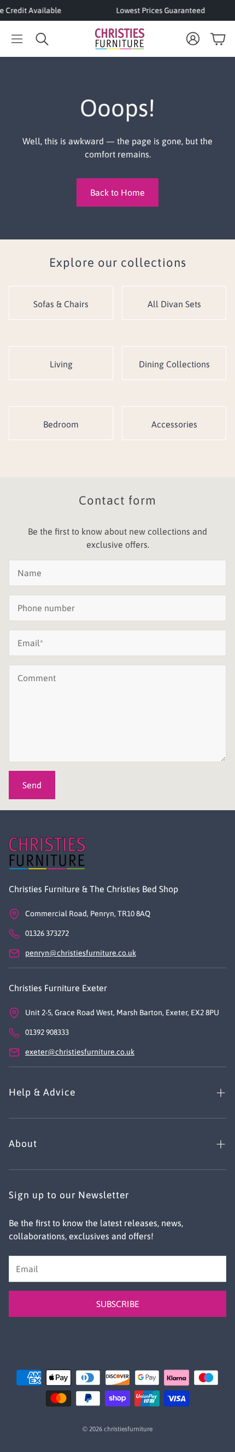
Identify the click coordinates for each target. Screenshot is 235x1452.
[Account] (193, 39)
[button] (17, 39)
